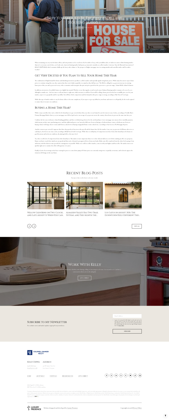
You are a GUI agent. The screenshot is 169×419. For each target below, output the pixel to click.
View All (137, 226)
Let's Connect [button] (84, 278)
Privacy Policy (121, 325)
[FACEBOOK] (106, 375)
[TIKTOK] (135, 375)
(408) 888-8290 (31, 366)
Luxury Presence (72, 408)
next (34, 226)
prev (29, 226)
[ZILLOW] (140, 375)
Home (29, 376)
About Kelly (40, 376)
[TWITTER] (125, 375)
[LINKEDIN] (116, 375)
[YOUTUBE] (130, 375)
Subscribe (127, 331)
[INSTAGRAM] (111, 375)
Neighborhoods (67, 376)
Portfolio (53, 376)
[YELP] (121, 375)
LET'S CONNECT (83, 376)
